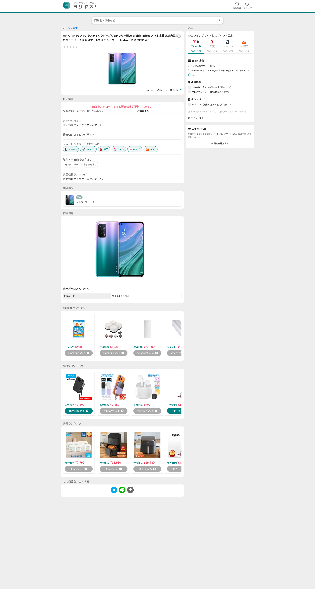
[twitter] (114, 490)
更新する (144, 111)
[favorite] (179, 35)
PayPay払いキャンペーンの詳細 (203, 112)
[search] (219, 20)
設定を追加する (221, 143)
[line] (122, 490)
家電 (75, 28)
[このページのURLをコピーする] (130, 490)
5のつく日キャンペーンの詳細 (233, 112)
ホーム (66, 28)
